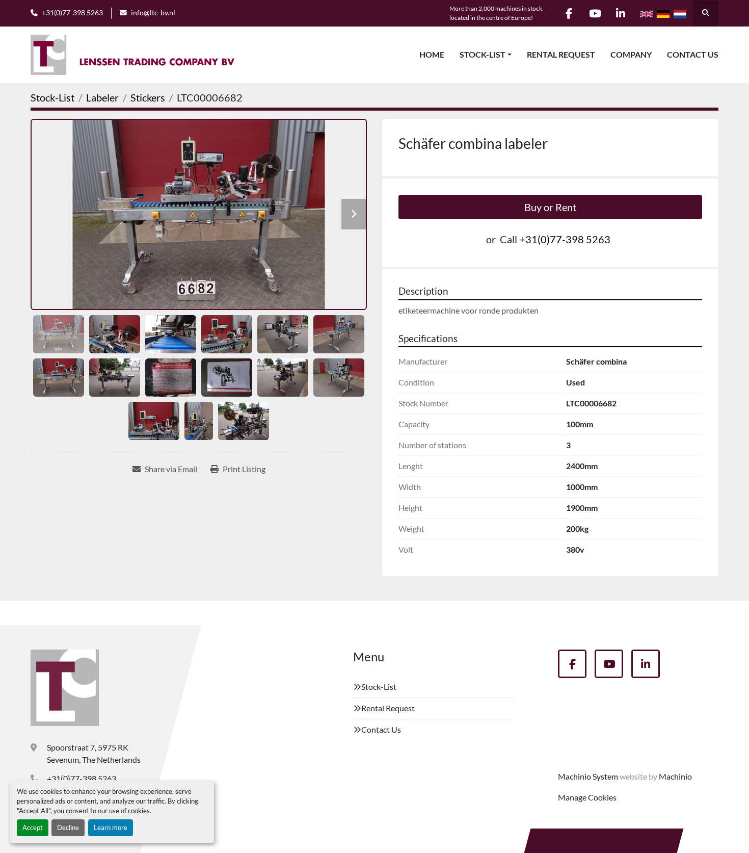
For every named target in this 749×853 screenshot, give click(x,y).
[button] (486, 54)
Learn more (110, 827)
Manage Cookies (587, 797)
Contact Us (692, 54)
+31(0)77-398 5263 (72, 13)
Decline (68, 827)
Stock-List (482, 54)
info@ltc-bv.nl (153, 13)
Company (631, 54)
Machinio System (588, 776)
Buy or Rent (550, 207)
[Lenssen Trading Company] (65, 688)
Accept (32, 827)
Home (431, 54)
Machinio (675, 776)
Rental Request (561, 54)
